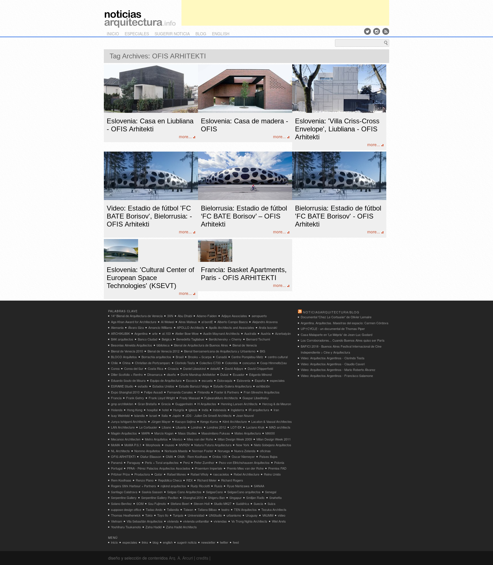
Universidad (196, 515)
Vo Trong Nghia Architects (249, 521)
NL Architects (120, 450)
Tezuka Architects (273, 509)
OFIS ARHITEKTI (123, 456)
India (205, 409)
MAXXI (270, 433)
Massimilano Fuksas (215, 433)
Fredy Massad (189, 397)
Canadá (221, 356)
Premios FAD (277, 468)
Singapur (235, 497)
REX (189, 480)
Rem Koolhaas (121, 480)
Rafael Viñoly (200, 474)
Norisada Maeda (176, 450)
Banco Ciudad (147, 339)
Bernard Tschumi (258, 339)
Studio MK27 (222, 503)
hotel (165, 409)
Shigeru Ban (216, 497)
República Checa (170, 480)
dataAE (215, 368)
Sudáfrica (242, 503)
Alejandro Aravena (265, 321)
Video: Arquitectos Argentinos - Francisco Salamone (337, 375)
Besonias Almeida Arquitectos (131, 345)
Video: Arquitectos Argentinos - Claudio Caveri (333, 364)
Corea (115, 368)
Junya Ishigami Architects (129, 421)
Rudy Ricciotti (200, 486)
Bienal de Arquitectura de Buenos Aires (201, 345)
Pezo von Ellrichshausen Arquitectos (244, 462)
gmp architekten (122, 403)
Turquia (178, 515)
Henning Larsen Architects (239, 403)
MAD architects (279, 427)
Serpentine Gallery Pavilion (159, 497)
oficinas (265, 450)
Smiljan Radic (255, 497)
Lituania (181, 427)
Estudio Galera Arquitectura (232, 386)
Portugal (116, 468)
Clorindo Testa (185, 362)
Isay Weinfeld (120, 415)
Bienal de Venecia (245, 345)
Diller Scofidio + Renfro (127, 374)
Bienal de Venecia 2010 (127, 351)
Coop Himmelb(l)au (273, 362)
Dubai (224, 374)
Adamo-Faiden (207, 315)
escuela (207, 380)
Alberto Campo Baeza (232, 321)
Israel (153, 415)
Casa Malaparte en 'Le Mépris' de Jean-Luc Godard (336, 334)
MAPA (146, 433)
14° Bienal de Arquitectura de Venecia (137, 315)
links (145, 542)
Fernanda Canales (180, 392)
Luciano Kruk (255, 427)
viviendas (220, 521)
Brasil (179, 356)
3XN (170, 315)
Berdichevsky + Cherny (225, 339)
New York (242, 444)
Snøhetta (275, 497)
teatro (225, 509)
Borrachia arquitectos (156, 356)
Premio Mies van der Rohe (245, 468)
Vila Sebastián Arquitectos (145, 521)
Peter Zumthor (204, 462)
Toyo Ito (162, 515)
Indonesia (219, 409)
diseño (171, 374)
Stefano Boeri (180, 503)
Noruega (224, 450)
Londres (196, 427)
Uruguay (252, 515)
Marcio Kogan (163, 433)
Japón (176, 415)
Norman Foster (202, 450)
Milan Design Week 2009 (235, 439)
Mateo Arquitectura (248, 433)
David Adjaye (234, 368)
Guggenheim (184, 403)
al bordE (207, 321)
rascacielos (221, 474)
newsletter (208, 542)
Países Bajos (268, 456)
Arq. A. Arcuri (181, 558)
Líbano (166, 427)
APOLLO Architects (190, 327)
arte (154, 333)
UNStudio (215, 515)
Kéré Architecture (235, 421)
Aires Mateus (188, 321)
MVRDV (184, 444)
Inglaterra (237, 409)
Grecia (166, 403)
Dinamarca (154, 374)
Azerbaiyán (283, 333)
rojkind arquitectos (173, 486)
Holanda (116, 409)
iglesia (193, 409)
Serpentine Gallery (124, 497)
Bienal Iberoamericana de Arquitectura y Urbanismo (219, 351)
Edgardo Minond (260, 374)
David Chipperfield (260, 368)
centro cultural (278, 356)
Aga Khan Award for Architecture (133, 321)
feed (236, 542)
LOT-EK (236, 427)
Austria (265, 333)
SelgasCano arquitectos (243, 491)
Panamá (116, 462)
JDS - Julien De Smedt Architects (208, 415)
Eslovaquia (224, 380)
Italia (164, 415)
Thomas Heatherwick (126, 515)
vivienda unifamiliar (196, 521)
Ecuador (239, 374)
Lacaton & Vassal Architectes (271, 421)
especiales (137, 33)
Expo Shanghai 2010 (125, 392)
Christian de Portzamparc (152, 362)
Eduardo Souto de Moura (128, 380)
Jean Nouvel (245, 415)
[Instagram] (376, 31)
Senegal (270, 491)
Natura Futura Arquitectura (212, 444)
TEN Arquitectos (245, 509)
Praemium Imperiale (208, 468)
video (281, 515)
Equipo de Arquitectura (165, 380)
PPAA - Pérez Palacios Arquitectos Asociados (158, 468)
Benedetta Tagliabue (190, 339)
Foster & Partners (226, 392)
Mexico (177, 439)
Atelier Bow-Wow (187, 333)
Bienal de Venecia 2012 (163, 351)
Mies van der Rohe (200, 439)
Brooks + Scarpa (199, 356)
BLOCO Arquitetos (124, 356)
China (126, 362)
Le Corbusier (148, 427)
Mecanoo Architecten (125, 439)
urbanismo (234, 515)
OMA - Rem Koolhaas (192, 456)
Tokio (149, 515)
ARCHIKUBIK (120, 333)
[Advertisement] (285, 13)
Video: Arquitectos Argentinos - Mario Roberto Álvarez (338, 369)
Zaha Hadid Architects (181, 527)
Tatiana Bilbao (207, 509)
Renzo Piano (144, 480)
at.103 (166, 333)
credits (202, 558)
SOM (140, 503)
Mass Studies (187, 433)
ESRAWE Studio (122, 386)
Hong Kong (134, 409)
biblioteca (163, 345)
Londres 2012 (216, 427)
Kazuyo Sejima (185, 421)
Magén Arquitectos (124, 433)
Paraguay (133, 462)
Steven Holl (201, 503)
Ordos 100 (219, 456)
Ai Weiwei (167, 321)
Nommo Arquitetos (147, 450)
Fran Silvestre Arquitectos (262, 392)
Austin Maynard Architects (221, 333)
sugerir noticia (172, 33)
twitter (224, 542)
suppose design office (126, 509)
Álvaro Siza (136, 327)
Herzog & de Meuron (276, 403)
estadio (143, 386)
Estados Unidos (163, 386)
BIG (262, 351)
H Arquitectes (206, 403)
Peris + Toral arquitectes (162, 462)
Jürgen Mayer (161, 421)
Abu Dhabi (185, 315)
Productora (142, 474)
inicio (113, 33)
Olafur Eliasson (150, 456)
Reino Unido (272, 474)
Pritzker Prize (120, 474)
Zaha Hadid (153, 527)
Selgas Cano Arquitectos (184, 491)
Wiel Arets (279, 521)
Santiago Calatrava (124, 491)
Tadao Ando (154, 509)
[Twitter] (367, 31)
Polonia (279, 462)
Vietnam (116, 521)
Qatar (158, 474)
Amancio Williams (160, 327)
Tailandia (173, 509)
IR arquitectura (258, 409)
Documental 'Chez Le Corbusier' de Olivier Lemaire (336, 317)
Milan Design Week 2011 (273, 439)
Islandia (139, 415)
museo (169, 444)
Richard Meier (207, 480)
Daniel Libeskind (194, 368)
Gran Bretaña (147, 403)
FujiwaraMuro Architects (221, 397)
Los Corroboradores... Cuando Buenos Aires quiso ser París (343, 340)
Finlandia (203, 392)
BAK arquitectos (122, 339)
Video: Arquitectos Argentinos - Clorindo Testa (332, 358)
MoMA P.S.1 (132, 444)
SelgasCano (214, 491)
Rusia (218, 486)
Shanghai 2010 (193, 497)
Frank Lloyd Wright (162, 397)
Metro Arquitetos (156, 439)
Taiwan (188, 509)
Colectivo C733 (210, 362)
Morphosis (153, 444)
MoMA (115, 444)
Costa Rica (155, 368)
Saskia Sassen (152, 491)
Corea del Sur (133, 368)
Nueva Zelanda (244, 450)
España (260, 380)
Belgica (167, 339)
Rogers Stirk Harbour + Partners (133, 486)
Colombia (231, 362)
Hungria (178, 409)
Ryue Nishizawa (238, 486)
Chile (114, 362)
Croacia (173, 368)
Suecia (258, 503)
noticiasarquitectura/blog (331, 312)
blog (200, 33)
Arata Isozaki (268, 327)
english (220, 33)
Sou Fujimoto (157, 503)
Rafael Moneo (176, 474)
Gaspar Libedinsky (256, 397)
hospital (152, 409)
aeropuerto (259, 315)
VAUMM (267, 515)
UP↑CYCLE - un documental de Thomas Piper (333, 328)
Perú (186, 462)
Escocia (191, 380)
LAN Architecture (123, 427)
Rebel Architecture (246, 474)
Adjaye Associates (234, 315)
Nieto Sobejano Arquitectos (272, 444)
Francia (116, 397)
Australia (250, 333)
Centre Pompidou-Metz (247, 356)
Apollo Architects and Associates (231, 327)
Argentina (141, 333)
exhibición (263, 386)
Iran (276, 409)
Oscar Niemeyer (243, 456)
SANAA (259, 486)
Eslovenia (243, 380)
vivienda (173, 521)
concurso (249, 362)
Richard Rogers (232, 480)
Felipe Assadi (153, 392)
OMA (169, 456)
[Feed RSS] (385, 31)
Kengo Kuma (209, 421)
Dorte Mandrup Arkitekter (198, 374)
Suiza (271, 503)
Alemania (117, 327)
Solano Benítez (121, 503)
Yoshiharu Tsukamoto (126, 527)
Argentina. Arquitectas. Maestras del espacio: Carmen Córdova (344, 323)
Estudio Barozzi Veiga (194, 386)
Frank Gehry (135, 397)
